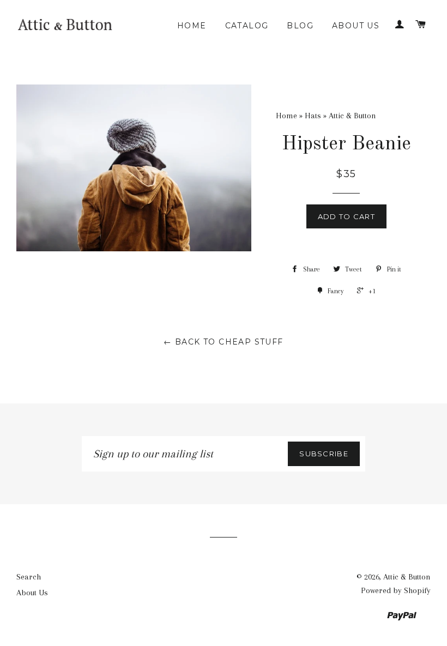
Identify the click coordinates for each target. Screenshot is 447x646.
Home (192, 26)
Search (28, 577)
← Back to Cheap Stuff (223, 342)
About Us (355, 26)
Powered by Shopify (396, 590)
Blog (300, 26)
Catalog (247, 26)
